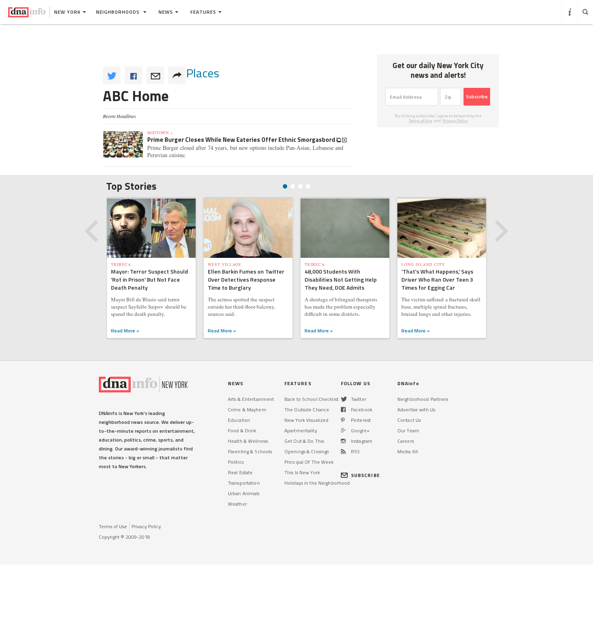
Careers (405, 441)
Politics (236, 462)
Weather (237, 504)
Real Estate (240, 472)
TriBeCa (121, 264)
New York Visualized (306, 420)
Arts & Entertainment (251, 399)
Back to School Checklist (311, 399)
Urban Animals (244, 493)
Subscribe (477, 96)
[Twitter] (344, 399)
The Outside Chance (306, 409)
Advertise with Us (416, 409)
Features (203, 12)
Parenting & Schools (250, 451)
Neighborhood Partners (423, 399)
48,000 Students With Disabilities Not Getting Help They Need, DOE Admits (341, 279)
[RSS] (343, 451)
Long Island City (423, 264)
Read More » (125, 330)
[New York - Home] (27, 12)
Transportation (244, 483)
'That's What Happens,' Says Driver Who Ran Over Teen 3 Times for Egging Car (437, 279)
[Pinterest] (343, 420)
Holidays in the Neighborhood (317, 483)
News (166, 12)
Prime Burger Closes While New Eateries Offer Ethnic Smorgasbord (241, 139)
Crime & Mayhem (247, 409)
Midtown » (160, 132)
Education (239, 420)
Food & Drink (242, 430)
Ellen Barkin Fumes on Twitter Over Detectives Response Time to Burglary (246, 279)
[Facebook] (343, 409)
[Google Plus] (343, 430)
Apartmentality (300, 430)
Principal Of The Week (309, 462)
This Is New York (302, 472)
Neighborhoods (118, 12)
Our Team (408, 430)
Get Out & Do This (304, 441)
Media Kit (407, 451)
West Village (224, 264)
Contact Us (409, 420)
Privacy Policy (455, 121)
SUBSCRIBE (365, 475)
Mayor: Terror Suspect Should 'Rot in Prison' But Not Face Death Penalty (149, 279)
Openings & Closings (306, 451)
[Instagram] (343, 441)
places (202, 73)
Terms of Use (420, 121)
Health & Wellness (248, 441)
